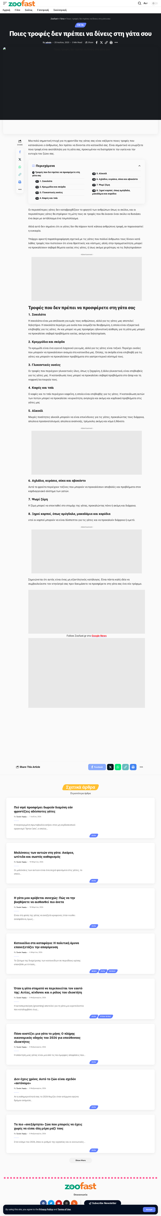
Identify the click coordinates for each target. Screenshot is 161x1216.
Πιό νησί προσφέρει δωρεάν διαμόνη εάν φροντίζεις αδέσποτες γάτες (43, 809)
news (94, 971)
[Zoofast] (21, 3)
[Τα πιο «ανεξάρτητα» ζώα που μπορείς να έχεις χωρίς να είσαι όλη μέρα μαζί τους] (123, 1134)
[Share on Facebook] (96, 42)
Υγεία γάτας (105, 1016)
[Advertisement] (86, 279)
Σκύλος (112, 971)
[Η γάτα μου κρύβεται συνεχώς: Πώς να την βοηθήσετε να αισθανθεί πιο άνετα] (123, 908)
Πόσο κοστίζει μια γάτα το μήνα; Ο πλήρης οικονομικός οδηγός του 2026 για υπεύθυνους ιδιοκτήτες (47, 1038)
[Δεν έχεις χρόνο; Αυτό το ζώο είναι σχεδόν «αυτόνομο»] (123, 1089)
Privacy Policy (46, 1209)
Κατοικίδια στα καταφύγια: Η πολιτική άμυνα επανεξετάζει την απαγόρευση (46, 945)
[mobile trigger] (5, 3)
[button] (102, 1203)
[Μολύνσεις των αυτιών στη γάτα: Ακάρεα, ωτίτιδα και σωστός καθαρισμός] (123, 863)
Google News (99, 635)
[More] (116, 42)
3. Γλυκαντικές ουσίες (51, 192)
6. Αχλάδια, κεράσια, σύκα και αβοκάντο (117, 179)
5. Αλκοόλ (102, 173)
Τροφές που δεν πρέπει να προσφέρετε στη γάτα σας (56, 174)
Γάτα (80, 25)
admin (48, 42)
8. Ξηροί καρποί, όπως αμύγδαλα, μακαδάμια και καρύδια (111, 192)
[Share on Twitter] (101, 42)
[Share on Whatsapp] (20, 167)
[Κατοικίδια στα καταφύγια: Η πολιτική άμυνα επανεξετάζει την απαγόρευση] (123, 953)
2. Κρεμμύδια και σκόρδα (53, 187)
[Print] (111, 42)
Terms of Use (64, 1209)
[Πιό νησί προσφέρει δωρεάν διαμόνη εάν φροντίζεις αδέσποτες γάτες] (123, 818)
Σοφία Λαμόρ (22, 816)
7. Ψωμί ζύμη (103, 184)
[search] (139, 3)
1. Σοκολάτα (46, 181)
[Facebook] (43, 1203)
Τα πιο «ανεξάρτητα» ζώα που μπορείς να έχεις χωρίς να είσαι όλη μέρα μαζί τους (48, 1126)
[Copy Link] (106, 42)
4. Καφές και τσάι (49, 198)
